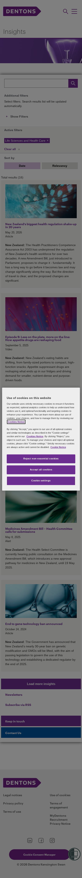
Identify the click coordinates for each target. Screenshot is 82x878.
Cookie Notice (58, 447)
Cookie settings (41, 480)
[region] (41, 439)
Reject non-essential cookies (41, 458)
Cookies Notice (16, 422)
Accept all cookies (41, 469)
